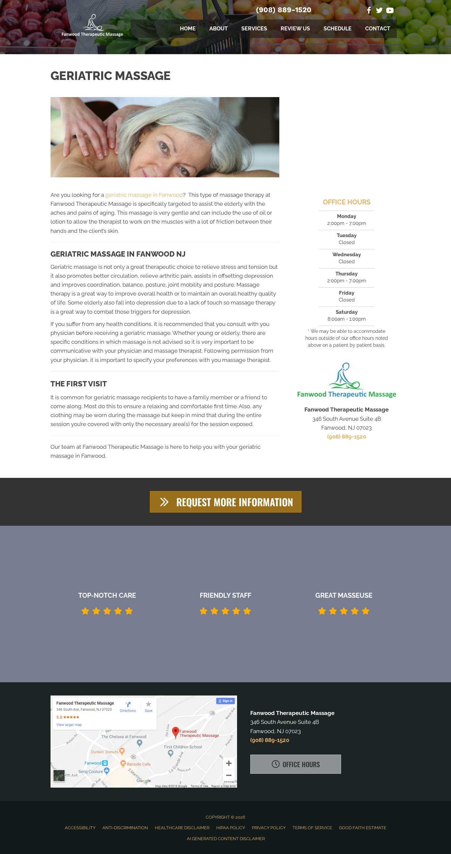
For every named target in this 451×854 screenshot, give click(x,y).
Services (254, 28)
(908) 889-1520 (283, 10)
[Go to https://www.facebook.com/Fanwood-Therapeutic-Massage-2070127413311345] (368, 11)
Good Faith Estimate (362, 827)
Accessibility (80, 827)
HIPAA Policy (230, 827)
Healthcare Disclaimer (182, 827)
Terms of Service (312, 827)
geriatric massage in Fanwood (144, 195)
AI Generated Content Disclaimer (226, 838)
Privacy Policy (269, 827)
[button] (225, 502)
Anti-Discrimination (125, 827)
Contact (377, 28)
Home (188, 28)
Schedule (338, 28)
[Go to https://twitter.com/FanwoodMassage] (379, 11)
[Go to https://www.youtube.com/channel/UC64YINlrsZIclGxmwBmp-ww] (390, 11)
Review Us (295, 28)
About (218, 28)
